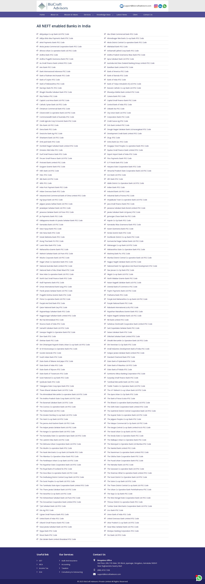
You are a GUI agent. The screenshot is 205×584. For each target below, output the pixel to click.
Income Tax (43, 568)
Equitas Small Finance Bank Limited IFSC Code (125, 150)
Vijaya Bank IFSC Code (48, 531)
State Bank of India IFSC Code (51, 365)
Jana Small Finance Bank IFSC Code (120, 204)
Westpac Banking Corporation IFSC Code (123, 531)
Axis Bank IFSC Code (48, 67)
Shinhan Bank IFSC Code (49, 340)
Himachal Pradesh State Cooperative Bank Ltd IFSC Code (129, 171)
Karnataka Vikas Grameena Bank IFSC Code (124, 224)
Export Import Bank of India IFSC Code (122, 154)
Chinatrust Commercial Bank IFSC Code (55, 109)
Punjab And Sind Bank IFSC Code (52, 303)
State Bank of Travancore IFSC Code (54, 373)
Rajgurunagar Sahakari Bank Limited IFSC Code (58, 316)
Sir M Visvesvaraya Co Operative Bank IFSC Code (58, 349)
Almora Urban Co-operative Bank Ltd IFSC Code (58, 51)
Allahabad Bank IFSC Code (117, 46)
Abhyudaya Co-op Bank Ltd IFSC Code (54, 34)
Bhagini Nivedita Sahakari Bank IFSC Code (56, 92)
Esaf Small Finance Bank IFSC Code (53, 154)
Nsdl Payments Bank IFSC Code (52, 282)
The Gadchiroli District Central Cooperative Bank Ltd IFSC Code (131, 411)
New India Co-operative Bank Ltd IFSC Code (57, 274)
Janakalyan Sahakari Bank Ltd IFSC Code (55, 208)
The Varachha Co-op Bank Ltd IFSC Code (55, 494)
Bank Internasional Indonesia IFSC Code (55, 71)
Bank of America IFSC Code (117, 71)
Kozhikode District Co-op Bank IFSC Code (123, 237)
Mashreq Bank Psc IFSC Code (118, 253)
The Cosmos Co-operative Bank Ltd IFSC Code (58, 407)
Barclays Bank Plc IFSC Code (51, 88)
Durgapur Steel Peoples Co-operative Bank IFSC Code (128, 146)
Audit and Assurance (69, 561)
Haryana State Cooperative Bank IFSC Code (124, 166)
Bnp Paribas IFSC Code (48, 96)
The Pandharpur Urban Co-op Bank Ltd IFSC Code (59, 460)
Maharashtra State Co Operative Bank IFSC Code (126, 249)
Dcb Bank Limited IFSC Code (118, 125)
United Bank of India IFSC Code (52, 518)
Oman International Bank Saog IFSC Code (56, 287)
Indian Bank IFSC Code (116, 187)
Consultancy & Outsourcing (72, 572)
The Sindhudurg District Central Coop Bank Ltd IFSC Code (62, 477)
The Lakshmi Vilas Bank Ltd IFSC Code (54, 440)
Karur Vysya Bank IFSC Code (50, 229)
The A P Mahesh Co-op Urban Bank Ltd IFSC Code (126, 390)
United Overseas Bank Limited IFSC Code (123, 518)
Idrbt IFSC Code (46, 183)
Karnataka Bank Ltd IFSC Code (51, 224)
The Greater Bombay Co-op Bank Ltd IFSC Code (58, 415)
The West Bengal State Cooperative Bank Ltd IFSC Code (129, 498)
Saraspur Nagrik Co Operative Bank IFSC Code (57, 332)
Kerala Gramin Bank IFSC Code (119, 233)
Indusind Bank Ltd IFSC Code (118, 191)
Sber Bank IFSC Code (48, 336)
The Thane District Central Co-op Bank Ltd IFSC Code (127, 485)
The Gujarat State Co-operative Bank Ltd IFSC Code (127, 415)
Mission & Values (71, 14)
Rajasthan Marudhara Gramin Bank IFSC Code (125, 311)
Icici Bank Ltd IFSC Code (116, 175)
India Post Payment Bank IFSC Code (54, 187)
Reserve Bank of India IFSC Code (52, 324)
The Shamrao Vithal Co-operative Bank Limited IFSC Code (129, 473)
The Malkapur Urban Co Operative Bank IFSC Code (126, 440)
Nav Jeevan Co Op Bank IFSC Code (120, 270)
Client (135, 14)
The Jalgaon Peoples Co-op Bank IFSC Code (124, 419)
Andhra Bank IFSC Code (49, 55)
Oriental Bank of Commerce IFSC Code (122, 287)
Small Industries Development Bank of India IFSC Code (128, 349)
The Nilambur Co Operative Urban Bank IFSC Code (59, 456)
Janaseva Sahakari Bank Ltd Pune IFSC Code (57, 212)
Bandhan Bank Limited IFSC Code (120, 67)
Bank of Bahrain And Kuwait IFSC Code (55, 75)
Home (42, 14)
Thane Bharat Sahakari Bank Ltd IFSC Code (56, 390)
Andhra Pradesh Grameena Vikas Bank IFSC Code (126, 55)
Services (87, 14)
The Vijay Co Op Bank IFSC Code (119, 494)
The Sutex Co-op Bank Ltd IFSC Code (121, 481)
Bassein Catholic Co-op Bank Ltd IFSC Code (124, 88)
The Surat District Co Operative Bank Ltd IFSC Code (127, 477)
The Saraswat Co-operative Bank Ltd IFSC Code (125, 469)
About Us (54, 14)
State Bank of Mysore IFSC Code (52, 369)
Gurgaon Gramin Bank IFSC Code (52, 166)
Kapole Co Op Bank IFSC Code (119, 220)
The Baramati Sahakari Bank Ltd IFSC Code (56, 402)
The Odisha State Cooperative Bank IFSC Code (125, 456)
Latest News (121, 14)
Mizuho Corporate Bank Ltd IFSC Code (54, 258)
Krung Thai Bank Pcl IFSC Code (51, 241)
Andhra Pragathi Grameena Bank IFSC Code (56, 59)
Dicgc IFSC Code (113, 138)
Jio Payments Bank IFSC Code (51, 216)
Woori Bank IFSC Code (48, 535)
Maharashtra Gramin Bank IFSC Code (54, 249)
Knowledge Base (104, 14)
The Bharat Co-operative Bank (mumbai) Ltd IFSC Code (128, 402)
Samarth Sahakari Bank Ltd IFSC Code (54, 328)
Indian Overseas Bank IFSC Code (52, 191)
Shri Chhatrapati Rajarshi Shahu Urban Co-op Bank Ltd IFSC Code (65, 345)
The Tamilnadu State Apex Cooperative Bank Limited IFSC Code (64, 485)
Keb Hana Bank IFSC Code (50, 233)
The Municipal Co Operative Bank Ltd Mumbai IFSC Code (129, 444)
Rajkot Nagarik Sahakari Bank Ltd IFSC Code (124, 316)
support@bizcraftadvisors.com (137, 5)
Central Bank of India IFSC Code (119, 104)
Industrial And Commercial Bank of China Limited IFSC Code (63, 195)
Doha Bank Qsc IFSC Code (117, 142)
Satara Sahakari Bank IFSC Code (119, 332)
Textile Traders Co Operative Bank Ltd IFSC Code (126, 386)
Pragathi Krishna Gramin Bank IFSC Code (55, 295)
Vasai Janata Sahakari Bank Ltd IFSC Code (56, 527)
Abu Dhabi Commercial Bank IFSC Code (122, 34)
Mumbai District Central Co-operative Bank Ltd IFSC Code (129, 258)
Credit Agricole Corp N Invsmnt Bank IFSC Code (58, 121)
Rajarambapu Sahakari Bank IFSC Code (55, 311)
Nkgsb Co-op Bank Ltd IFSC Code (120, 274)
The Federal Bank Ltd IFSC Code (52, 411)
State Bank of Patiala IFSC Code (119, 369)
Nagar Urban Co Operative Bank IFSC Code (56, 262)
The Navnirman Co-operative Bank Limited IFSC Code (128, 452)
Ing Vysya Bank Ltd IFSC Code (51, 200)
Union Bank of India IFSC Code (119, 514)
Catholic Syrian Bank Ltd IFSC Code (53, 104)
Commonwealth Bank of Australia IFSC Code (57, 117)
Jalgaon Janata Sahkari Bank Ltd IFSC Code (56, 204)
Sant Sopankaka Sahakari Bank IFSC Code (123, 328)
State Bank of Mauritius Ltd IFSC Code (122, 365)
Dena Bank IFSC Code (48, 129)
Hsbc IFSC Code (46, 175)
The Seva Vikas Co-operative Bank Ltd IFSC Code (58, 473)
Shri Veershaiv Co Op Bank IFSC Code (121, 345)
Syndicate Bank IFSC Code (50, 382)
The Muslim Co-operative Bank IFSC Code (56, 448)
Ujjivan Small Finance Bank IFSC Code (54, 514)
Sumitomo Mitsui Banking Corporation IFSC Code (126, 373)
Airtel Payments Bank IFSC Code (52, 42)
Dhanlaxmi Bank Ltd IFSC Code (52, 138)
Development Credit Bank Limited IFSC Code (124, 133)
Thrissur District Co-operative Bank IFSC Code (125, 502)
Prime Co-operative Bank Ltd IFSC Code (55, 299)
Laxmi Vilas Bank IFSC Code (50, 245)
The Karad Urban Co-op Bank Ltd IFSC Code (124, 431)
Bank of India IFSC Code (116, 80)
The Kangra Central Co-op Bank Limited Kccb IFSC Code (128, 427)
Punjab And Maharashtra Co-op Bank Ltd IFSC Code (127, 299)
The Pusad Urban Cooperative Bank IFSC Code (125, 460)
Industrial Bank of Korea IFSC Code (120, 195)
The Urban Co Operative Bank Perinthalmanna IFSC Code (129, 489)
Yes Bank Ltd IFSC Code (116, 535)
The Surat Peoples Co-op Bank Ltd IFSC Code (57, 481)
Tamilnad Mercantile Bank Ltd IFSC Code (123, 382)
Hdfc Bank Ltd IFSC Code (49, 171)
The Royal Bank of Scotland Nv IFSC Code (56, 469)
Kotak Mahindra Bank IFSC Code (52, 237)
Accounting (66, 564)
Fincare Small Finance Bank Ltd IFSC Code (56, 158)
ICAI (40, 572)
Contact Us (147, 14)
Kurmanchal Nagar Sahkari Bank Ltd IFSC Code (125, 241)
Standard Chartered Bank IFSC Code (121, 357)
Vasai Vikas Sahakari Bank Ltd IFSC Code (122, 527)
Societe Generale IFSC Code (50, 353)
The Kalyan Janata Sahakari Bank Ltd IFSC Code (58, 427)
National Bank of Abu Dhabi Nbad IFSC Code (57, 270)
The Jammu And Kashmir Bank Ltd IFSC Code (57, 423)
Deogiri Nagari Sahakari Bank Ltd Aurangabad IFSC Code (129, 129)
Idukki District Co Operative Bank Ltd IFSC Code (125, 183)
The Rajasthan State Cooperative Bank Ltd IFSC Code (60, 465)
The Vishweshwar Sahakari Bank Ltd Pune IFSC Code (60, 498)
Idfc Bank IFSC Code (115, 179)
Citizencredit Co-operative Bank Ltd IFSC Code (57, 113)
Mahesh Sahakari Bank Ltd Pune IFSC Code (56, 253)
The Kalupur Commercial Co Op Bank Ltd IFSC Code (127, 423)
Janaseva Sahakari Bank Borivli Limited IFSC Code (126, 208)
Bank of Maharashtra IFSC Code (52, 84)
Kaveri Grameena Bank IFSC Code (120, 229)
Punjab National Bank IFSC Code (119, 303)
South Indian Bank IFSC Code (51, 357)
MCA (41, 564)
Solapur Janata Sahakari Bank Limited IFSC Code (125, 353)
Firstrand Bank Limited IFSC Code (52, 162)
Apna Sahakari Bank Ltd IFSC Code (120, 59)
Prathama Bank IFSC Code (117, 295)
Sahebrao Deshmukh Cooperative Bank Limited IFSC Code (129, 324)
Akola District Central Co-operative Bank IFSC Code (127, 42)
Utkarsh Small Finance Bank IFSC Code (54, 523)
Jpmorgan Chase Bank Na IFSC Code (121, 216)
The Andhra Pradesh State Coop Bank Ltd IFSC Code (60, 398)
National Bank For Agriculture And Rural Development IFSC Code (132, 266)
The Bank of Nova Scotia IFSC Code (121, 398)
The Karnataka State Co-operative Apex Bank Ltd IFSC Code (63, 436)
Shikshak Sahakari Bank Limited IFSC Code (123, 336)
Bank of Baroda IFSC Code (117, 75)
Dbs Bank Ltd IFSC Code (49, 125)
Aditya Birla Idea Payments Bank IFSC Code (56, 38)
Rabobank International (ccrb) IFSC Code (122, 307)
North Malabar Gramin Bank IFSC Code (122, 278)
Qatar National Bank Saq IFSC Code (53, 307)
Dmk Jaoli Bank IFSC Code (50, 142)
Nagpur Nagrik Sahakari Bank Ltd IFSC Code (124, 262)
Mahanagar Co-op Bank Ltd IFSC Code (122, 245)
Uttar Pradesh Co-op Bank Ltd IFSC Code (123, 523)
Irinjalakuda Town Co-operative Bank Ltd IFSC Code (127, 200)
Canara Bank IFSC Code (116, 96)
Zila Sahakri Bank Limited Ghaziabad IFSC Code (58, 539)
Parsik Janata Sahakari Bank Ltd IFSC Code (56, 291)
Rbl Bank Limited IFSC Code (118, 320)
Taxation (65, 568)
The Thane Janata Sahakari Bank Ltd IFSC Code (58, 489)
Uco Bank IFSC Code (115, 510)
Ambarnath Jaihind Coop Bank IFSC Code (123, 51)
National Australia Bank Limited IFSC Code (56, 266)
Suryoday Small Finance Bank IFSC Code (122, 378)
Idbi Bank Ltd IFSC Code (49, 179)
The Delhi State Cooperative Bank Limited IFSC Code (127, 407)
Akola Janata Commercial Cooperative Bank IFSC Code (61, 46)
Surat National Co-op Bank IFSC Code (54, 378)
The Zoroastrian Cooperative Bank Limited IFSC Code (60, 502)
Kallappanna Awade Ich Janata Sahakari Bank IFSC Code (61, 220)
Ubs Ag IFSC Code (47, 510)
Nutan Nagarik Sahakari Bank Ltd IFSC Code (124, 282)
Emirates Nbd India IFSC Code (51, 150)
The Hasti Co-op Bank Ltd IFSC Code (54, 419)
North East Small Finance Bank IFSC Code (56, 278)
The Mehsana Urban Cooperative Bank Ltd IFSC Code (60, 444)
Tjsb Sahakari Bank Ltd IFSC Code (53, 506)
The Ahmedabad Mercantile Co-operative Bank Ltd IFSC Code (63, 394)
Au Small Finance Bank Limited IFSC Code (56, 63)
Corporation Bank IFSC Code (118, 117)
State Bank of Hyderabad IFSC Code (121, 361)
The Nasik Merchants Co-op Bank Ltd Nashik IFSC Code (61, 452)
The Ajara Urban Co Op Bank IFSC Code (122, 394)
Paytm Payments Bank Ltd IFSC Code (121, 291)
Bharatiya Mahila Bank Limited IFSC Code (123, 92)
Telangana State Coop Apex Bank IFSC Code (57, 386)
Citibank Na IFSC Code (115, 109)
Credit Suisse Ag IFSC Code (117, 121)
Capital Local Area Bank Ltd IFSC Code (54, 100)
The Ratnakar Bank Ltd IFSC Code (120, 465)
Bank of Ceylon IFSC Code (50, 80)
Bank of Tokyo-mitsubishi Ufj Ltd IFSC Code (124, 84)
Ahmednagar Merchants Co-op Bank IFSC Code (125, 38)
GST (40, 561)
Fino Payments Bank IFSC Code (119, 158)
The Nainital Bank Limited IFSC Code (121, 448)
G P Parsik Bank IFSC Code (117, 162)
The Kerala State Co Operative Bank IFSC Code (125, 436)
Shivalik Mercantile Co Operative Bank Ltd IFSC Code (127, 340)
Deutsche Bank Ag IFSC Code (51, 133)
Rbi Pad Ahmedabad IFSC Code (52, 320)
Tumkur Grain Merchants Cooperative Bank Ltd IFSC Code (129, 506)
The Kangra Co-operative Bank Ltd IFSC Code (57, 431)
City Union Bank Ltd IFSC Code (119, 113)
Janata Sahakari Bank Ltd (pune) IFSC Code (123, 212)
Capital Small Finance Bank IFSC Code (121, 100)
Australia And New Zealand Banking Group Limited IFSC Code (130, 63)
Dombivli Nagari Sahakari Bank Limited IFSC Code (59, 146)
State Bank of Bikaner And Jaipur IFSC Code (56, 361)
